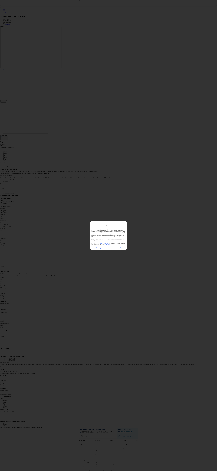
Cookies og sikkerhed (104, 243)
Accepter (100, 248)
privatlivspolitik (107, 244)
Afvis (117, 248)
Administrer (108, 248)
